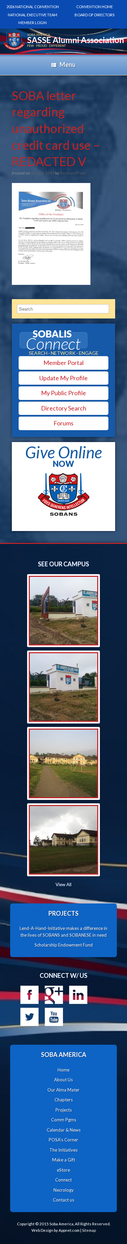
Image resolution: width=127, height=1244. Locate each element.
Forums (63, 423)
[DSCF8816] (63, 840)
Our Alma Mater (63, 1090)
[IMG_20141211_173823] (63, 687)
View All (63, 884)
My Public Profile (63, 393)
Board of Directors (94, 15)
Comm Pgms (63, 1119)
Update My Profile (63, 378)
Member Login (32, 22)
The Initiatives (63, 1150)
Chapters (64, 1099)
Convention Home (94, 6)
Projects (64, 1110)
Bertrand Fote (73, 173)
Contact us (63, 1200)
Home (63, 1070)
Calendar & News (64, 1130)
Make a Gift (63, 1160)
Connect (63, 1180)
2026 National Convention (32, 6)
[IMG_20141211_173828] (63, 610)
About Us (63, 1079)
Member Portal (63, 362)
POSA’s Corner (63, 1139)
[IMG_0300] (63, 763)
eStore (63, 1170)
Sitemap (89, 1230)
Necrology (64, 1190)
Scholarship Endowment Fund (64, 945)
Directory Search (63, 408)
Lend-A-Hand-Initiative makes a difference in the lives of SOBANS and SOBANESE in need (63, 932)
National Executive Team (32, 15)
